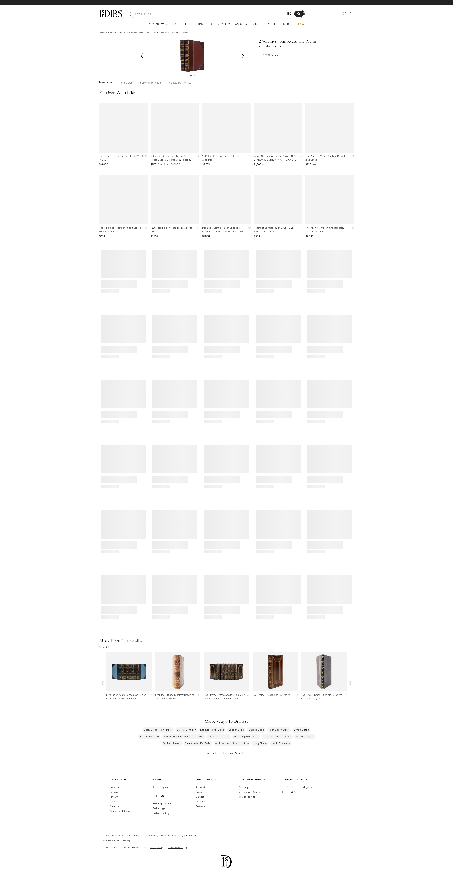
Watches (241, 24)
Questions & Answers (121, 811)
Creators (114, 806)
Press (199, 792)
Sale (301, 24)
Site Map (126, 840)
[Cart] (350, 13)
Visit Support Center (249, 792)
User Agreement (134, 835)
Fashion (257, 24)
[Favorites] (344, 13)
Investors (200, 801)
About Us (201, 787)
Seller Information (150, 82)
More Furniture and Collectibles (134, 32)
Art (211, 24)
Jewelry (224, 24)
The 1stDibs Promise (179, 82)
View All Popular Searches (226, 753)
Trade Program (160, 787)
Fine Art (114, 796)
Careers (200, 796)
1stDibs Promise (247, 796)
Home (102, 32)
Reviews (200, 806)
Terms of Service (175, 847)
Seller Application (162, 803)
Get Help (244, 787)
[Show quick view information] (146, 156)
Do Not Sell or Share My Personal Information (181, 835)
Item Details (127, 82)
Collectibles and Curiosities (165, 32)
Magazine (297, 787)
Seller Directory (161, 813)
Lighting (198, 24)
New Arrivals (158, 24)
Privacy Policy (151, 835)
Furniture (179, 24)
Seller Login (159, 808)
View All (104, 647)
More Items (106, 82)
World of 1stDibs (280, 24)
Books (185, 32)
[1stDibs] (110, 13)
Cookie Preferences (110, 840)
